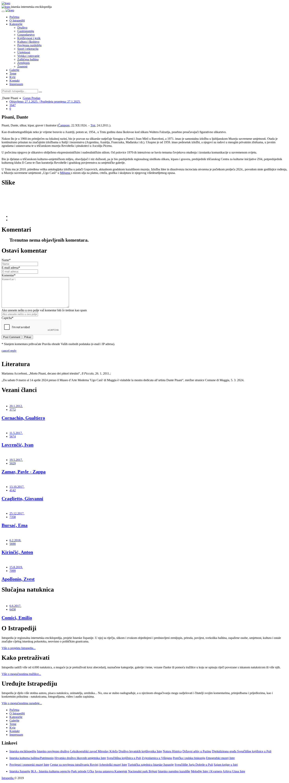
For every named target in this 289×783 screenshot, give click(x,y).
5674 (12, 436)
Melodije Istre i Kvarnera (206, 771)
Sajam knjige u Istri (226, 764)
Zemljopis (23, 63)
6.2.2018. (15, 540)
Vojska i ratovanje (28, 56)
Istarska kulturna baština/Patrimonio (31, 758)
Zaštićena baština (28, 59)
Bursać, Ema (15, 525)
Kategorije (15, 24)
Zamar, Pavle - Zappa (24, 471)
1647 (12, 105)
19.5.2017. (16, 459)
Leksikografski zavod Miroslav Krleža (94, 751)
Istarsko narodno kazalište (174, 771)
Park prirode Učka (82, 771)
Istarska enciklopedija (22, 751)
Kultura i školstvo (28, 41)
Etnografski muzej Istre (220, 758)
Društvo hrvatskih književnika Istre (140, 751)
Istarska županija (19, 771)
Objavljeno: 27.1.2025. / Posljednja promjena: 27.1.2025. (45, 101)
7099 (12, 570)
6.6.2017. (15, 606)
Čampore (64, 125)
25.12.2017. (16, 513)
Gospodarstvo (26, 34)
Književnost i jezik (28, 38)
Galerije (14, 70)
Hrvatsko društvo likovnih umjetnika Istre (80, 758)
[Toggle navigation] (3, 11)
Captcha (7, 318)
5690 (12, 543)
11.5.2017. (16, 433)
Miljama (65, 173)
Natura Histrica (172, 751)
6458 (12, 609)
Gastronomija (25, 31)
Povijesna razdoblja (29, 45)
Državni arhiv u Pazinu (196, 751)
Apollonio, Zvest (18, 579)
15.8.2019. (16, 567)
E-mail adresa (11, 267)
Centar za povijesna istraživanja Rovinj (74, 764)
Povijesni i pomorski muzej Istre (29, 764)
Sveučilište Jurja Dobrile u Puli (194, 764)
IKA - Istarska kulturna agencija (50, 771)
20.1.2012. (16, 406)
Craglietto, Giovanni (22, 498)
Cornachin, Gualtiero (23, 417)
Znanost (22, 66)
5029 (12, 463)
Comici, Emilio (17, 617)
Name (6, 260)
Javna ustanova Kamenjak (111, 771)
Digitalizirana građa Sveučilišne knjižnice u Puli (241, 751)
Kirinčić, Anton (17, 552)
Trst (92, 125)
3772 (12, 409)
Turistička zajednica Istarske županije (151, 764)
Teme (12, 73)
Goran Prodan (31, 98)
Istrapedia (8, 778)
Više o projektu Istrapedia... (19, 648)
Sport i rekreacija (27, 48)
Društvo (22, 27)
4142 (12, 490)
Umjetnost (23, 52)
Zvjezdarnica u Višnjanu (157, 758)
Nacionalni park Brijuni (142, 771)
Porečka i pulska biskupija (189, 758)
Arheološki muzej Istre (113, 764)
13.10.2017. (16, 486)
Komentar (9, 275)
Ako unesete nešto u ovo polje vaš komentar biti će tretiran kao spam (44, 310)
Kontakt (14, 80)
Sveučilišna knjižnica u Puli (124, 758)
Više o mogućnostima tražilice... (21, 674)
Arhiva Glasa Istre (234, 771)
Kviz (12, 77)
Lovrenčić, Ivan (17, 444)
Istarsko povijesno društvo (53, 751)
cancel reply (9, 350)
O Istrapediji (17, 20)
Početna (14, 17)
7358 (12, 517)
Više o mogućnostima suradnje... (22, 703)
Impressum (16, 84)
